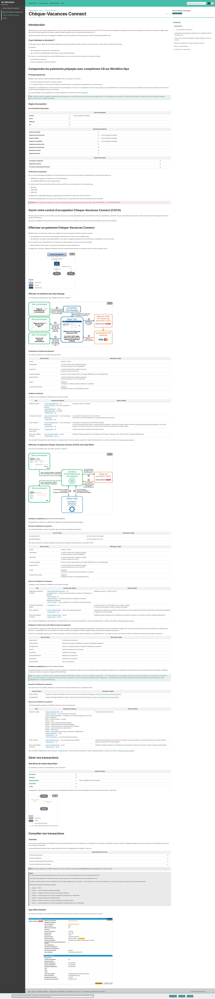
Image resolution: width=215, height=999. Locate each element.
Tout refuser (182, 996)
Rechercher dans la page (167, 14)
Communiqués (43, 3)
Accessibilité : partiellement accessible (93, 991)
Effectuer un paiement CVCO (54, 195)
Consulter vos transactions (183, 49)
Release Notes (33, 3)
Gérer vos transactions (181, 46)
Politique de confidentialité (57, 991)
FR (209, 3)
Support (33, 991)
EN (212, 3)
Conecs (5, 18)
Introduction (178, 26)
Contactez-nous (177, 13)
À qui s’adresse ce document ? (184, 29)
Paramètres (190, 996)
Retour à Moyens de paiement (11, 8)
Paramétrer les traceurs (73, 991)
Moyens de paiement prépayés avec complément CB (14, 12)
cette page (84, 92)
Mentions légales (43, 991)
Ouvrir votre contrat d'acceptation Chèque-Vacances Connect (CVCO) (193, 39)
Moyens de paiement (33, 10)
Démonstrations (54, 3)
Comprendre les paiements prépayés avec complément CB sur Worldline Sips (193, 34)
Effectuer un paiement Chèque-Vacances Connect (189, 43)
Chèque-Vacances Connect (11, 15)
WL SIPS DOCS (7, 2)
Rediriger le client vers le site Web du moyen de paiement (105, 694)
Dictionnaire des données (126, 440)
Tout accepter (173, 996)
